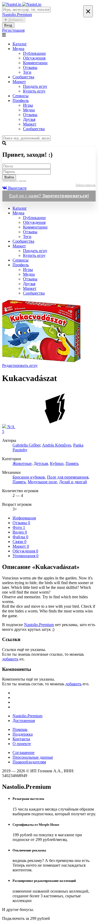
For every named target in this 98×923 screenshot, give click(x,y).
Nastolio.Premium (39, 624)
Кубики (57, 463)
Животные (22, 463)
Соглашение (23, 752)
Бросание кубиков (29, 477)
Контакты (21, 739)
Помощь (20, 729)
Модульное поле (42, 482)
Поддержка (23, 734)
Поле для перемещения (67, 477)
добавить (10, 659)
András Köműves (56, 445)
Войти (9, 177)
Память (72, 463)
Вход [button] (8, 25)
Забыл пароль (86, 185)
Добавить (15, 20)
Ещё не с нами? (49, 196)
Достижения (24, 720)
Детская (41, 463)
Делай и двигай (73, 482)
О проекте (22, 743)
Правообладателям (29, 762)
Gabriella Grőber (26, 445)
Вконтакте (17, 188)
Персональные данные (33, 757)
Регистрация (13, 30)
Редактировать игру (20, 365)
